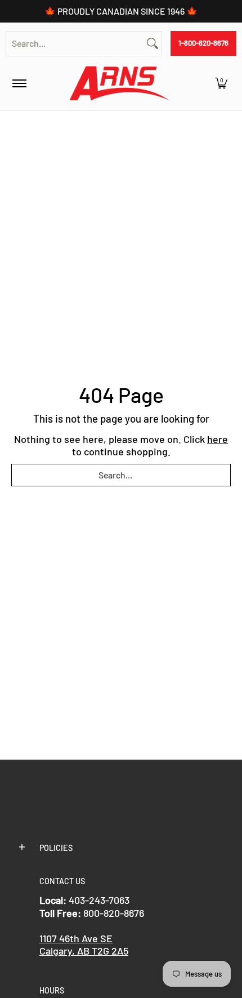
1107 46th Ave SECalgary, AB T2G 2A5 (83, 944)
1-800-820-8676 (203, 42)
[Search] (153, 44)
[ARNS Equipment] (119, 83)
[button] (221, 83)
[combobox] (75, 44)
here (217, 439)
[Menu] (18, 83)
